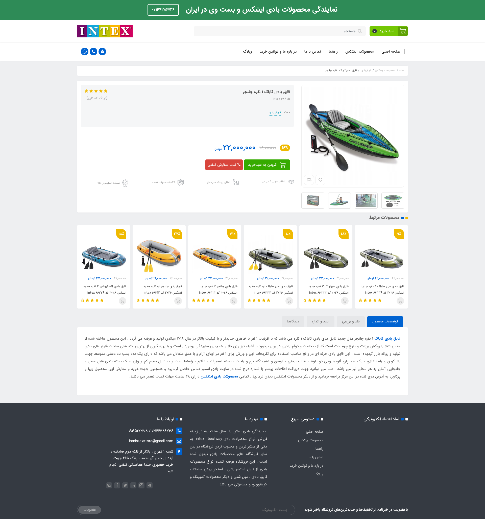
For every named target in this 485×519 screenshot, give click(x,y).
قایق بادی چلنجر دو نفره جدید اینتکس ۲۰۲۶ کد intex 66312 (162, 289)
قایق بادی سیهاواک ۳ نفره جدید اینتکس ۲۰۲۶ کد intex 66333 (328, 289)
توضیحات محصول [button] (385, 321)
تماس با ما (312, 52)
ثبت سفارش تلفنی (222, 165)
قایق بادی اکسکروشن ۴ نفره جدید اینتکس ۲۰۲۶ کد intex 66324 (104, 289)
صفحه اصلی (390, 52)
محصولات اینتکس (359, 52)
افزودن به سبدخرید (263, 165)
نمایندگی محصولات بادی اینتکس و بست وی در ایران (260, 9)
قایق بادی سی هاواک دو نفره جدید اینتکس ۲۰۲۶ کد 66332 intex (270, 289)
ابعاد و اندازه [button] (320, 321)
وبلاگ (247, 52)
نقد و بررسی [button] (351, 321)
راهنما (333, 52)
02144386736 (163, 10)
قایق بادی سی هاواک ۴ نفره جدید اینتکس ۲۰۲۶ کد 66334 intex (382, 289)
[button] (389, 31)
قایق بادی (275, 112)
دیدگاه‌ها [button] (293, 321)
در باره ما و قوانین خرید (278, 52)
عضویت (90, 510)
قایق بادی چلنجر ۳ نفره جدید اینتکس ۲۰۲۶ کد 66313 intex (218, 289)
